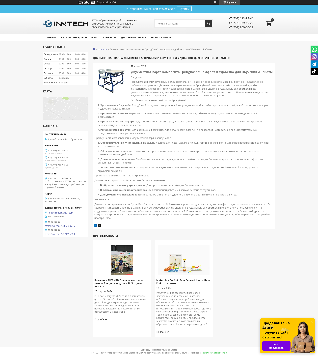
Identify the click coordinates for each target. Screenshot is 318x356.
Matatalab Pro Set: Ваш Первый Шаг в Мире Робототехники (183, 281)
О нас (94, 37)
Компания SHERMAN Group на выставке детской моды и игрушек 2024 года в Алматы (118, 283)
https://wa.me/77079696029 (60, 234)
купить (184, 9)
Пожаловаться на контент (214, 352)
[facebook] (95, 225)
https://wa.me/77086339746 (60, 225)
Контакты (109, 37)
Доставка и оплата (133, 37)
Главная (51, 37)
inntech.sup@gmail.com (60, 212)
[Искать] (208, 23)
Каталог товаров (72, 37)
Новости (102, 49)
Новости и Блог (161, 37)
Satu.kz (174, 349)
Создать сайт (103, 2)
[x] (99, 225)
